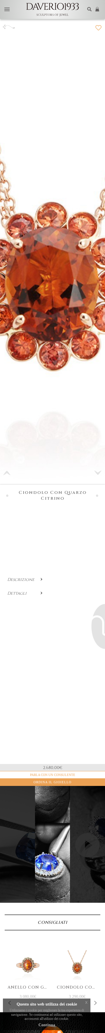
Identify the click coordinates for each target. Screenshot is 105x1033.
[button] (98, 473)
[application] (87, 854)
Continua (46, 1025)
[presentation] (95, 1003)
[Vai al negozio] (98, 9)
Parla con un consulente (52, 775)
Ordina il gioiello (52, 782)
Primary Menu (7, 10)
